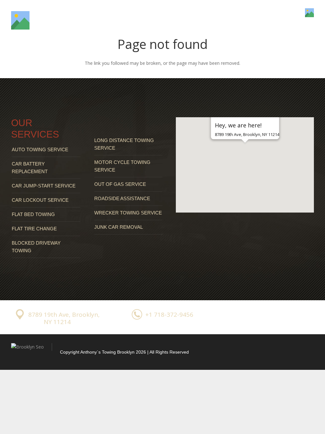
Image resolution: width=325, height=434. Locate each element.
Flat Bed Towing (33, 214)
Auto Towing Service (40, 149)
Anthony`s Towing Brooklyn (107, 352)
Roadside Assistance (122, 198)
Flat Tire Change (34, 228)
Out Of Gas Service (120, 184)
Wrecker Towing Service (128, 212)
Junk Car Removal (118, 227)
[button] (245, 153)
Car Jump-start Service (44, 185)
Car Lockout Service (40, 200)
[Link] (20, 20)
